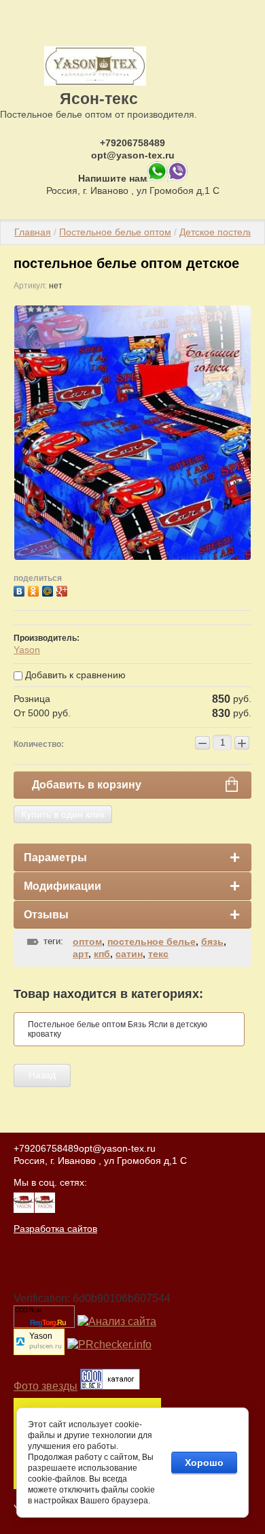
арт (80, 953)
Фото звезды (45, 1386)
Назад (42, 1074)
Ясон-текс (99, 98)
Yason (27, 649)
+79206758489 (132, 142)
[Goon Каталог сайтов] (110, 1386)
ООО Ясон (28, 1310)
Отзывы (46, 914)
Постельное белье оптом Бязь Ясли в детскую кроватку (117, 1029)
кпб (102, 953)
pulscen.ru (45, 1346)
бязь (212, 941)
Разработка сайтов (55, 1228)
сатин (129, 953)
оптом (87, 941)
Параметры (55, 857)
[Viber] (177, 178)
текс (158, 953)
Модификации (62, 886)
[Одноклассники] (35, 589)
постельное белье (151, 941)
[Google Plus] (63, 589)
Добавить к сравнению (74, 674)
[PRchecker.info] (109, 1344)
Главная (32, 232)
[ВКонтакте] (21, 589)
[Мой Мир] (49, 589)
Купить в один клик (63, 814)
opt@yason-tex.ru (133, 155)
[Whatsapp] (157, 178)
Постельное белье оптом (115, 232)
